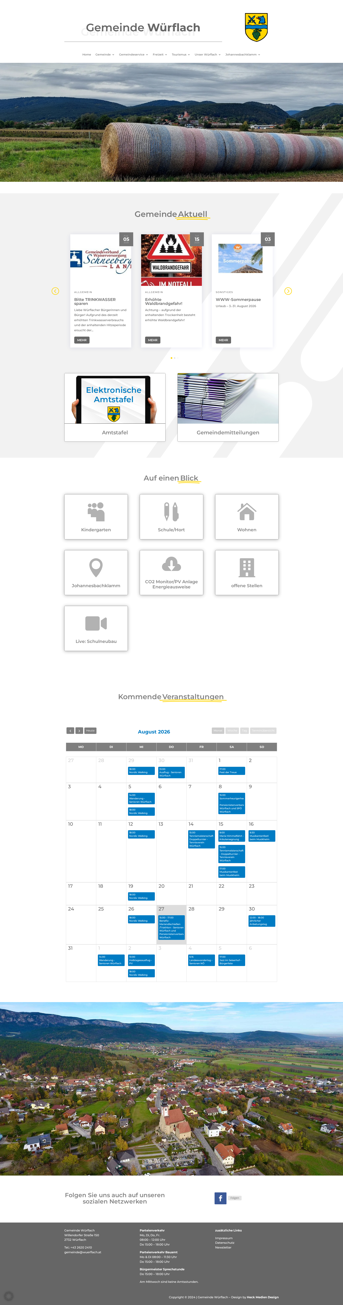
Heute (90, 730)
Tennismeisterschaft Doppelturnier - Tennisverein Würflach (201, 840)
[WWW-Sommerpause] (242, 260)
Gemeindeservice (132, 54)
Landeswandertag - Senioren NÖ (201, 962)
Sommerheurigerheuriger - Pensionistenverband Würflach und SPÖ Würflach (235, 805)
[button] (288, 291)
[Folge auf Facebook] (220, 1198)
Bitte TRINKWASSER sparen (95, 301)
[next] (79, 730)
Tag (244, 730)
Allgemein (83, 292)
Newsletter (223, 1247)
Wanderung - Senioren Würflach (140, 800)
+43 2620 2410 (81, 1247)
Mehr (82, 340)
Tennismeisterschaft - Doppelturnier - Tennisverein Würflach (232, 855)
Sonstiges (224, 292)
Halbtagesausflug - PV (140, 962)
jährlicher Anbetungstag (258, 922)
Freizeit (158, 54)
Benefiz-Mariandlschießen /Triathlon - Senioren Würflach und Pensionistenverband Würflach (172, 929)
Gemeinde (103, 54)
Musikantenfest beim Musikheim (229, 873)
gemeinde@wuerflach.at (82, 1252)
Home (86, 54)
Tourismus (179, 54)
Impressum (224, 1238)
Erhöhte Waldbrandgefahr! (163, 301)
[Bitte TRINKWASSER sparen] (100, 260)
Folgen (234, 1198)
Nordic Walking (138, 772)
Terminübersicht (263, 730)
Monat (218, 730)
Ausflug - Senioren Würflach (170, 774)
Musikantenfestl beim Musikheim (260, 837)
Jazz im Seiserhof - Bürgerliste (230, 962)
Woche (232, 730)
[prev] (70, 730)
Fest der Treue (228, 772)
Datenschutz (224, 1243)
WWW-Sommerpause (238, 299)
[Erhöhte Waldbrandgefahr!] (171, 260)
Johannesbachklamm (241, 54)
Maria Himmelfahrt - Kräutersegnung (232, 837)
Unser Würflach (206, 54)
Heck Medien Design (263, 1297)
